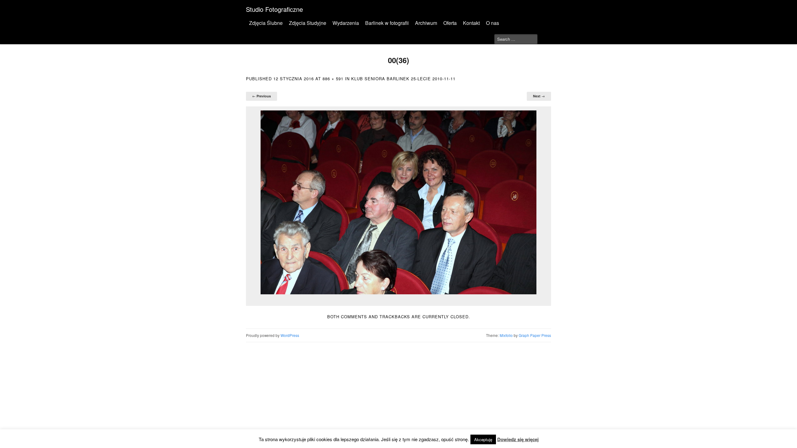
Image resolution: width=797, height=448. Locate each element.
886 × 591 (333, 79)
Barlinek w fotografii (387, 22)
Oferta (450, 22)
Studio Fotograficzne (274, 9)
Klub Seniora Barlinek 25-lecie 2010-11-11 (403, 79)
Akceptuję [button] (483, 439)
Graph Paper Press (535, 335)
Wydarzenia (345, 22)
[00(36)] (398, 202)
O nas (492, 22)
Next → (539, 96)
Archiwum (426, 22)
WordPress (290, 335)
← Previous (261, 96)
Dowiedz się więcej (518, 439)
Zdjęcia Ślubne (266, 22)
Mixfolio (506, 335)
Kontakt (471, 22)
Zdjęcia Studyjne (307, 22)
